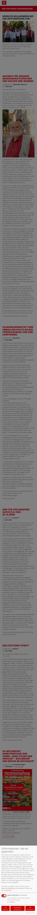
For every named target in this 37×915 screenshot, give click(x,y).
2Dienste (11, 902)
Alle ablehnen (5, 908)
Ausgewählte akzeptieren (17, 908)
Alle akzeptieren (30, 908)
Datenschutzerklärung (8, 888)
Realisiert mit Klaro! (30, 913)
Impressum (7, 890)
